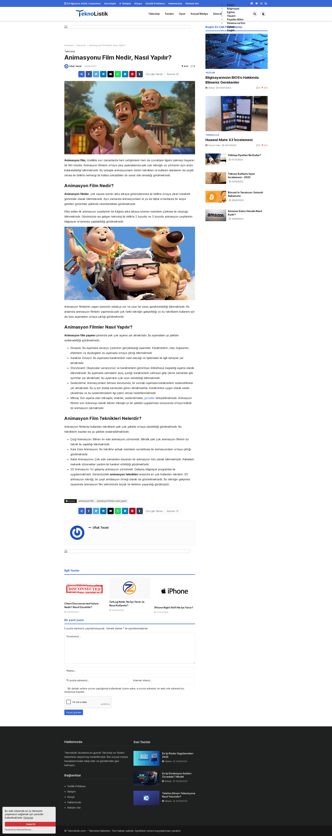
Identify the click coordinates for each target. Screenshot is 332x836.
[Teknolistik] (94, 13)
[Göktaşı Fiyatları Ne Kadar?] (215, 159)
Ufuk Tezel (75, 66)
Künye (138, 3)
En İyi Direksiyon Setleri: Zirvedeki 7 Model (177, 775)
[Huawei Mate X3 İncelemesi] (236, 113)
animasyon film (86, 501)
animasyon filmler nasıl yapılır (112, 501)
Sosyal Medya (199, 13)
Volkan (211, 88)
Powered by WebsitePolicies (18, 829)
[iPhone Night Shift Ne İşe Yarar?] (174, 590)
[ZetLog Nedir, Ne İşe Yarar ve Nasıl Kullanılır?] (129, 588)
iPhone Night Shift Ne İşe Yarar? (173, 607)
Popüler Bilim (235, 19)
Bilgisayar (233, 8)
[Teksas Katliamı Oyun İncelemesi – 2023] (215, 178)
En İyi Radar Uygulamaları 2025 (177, 755)
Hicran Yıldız (214, 145)
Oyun (182, 13)
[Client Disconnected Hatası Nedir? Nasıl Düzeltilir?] (84, 588)
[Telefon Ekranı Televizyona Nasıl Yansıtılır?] (146, 798)
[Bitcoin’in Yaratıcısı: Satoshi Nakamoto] (215, 197)
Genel (230, 26)
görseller (149, 398)
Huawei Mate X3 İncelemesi (229, 140)
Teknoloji (154, 13)
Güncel (217, 13)
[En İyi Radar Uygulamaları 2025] (146, 758)
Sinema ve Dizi (236, 23)
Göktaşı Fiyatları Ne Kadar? (244, 155)
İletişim (126, 3)
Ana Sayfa (110, 3)
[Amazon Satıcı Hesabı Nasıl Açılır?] (215, 215)
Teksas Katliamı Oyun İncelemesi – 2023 (241, 175)
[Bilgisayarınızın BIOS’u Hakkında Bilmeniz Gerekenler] (236, 51)
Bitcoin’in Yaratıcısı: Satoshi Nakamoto (245, 194)
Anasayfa (69, 45)
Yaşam (231, 15)
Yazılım (169, 13)
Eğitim (231, 12)
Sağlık (231, 30)
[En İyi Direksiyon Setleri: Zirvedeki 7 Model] (146, 778)
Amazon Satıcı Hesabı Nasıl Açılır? (245, 213)
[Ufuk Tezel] (66, 66)
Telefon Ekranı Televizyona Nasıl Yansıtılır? (178, 795)
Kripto (231, 4)
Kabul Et (30, 824)
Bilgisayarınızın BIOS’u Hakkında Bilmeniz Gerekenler (232, 79)
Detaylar (28, 817)
